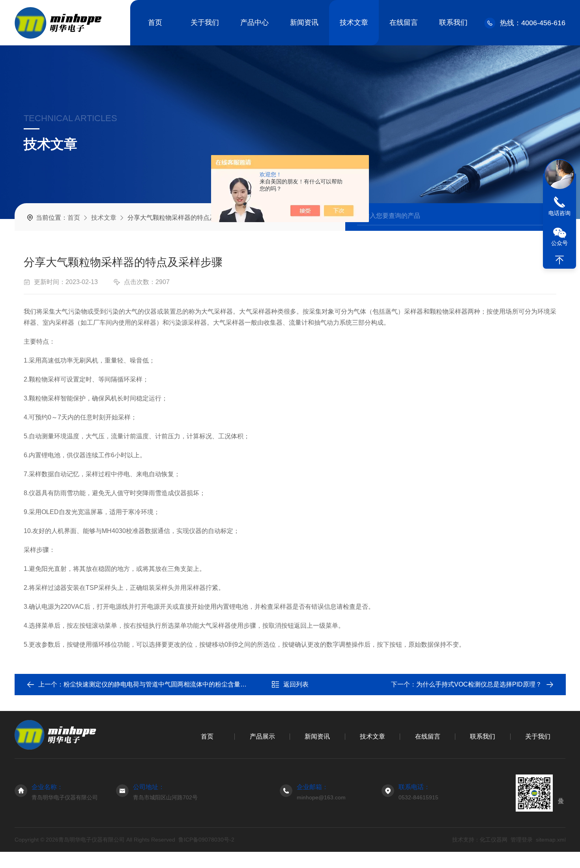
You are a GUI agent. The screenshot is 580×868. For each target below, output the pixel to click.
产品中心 (254, 22)
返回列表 (296, 684)
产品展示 (262, 736)
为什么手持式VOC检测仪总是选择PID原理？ (479, 684)
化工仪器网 (493, 839)
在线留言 (403, 22)
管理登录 (521, 839)
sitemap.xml (550, 839)
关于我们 (205, 22)
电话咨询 (559, 213)
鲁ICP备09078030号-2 (206, 839)
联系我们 (453, 22)
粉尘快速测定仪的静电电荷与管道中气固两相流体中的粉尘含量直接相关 (165, 684)
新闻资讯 (304, 22)
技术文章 (354, 22)
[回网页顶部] (559, 260)
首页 (155, 22)
